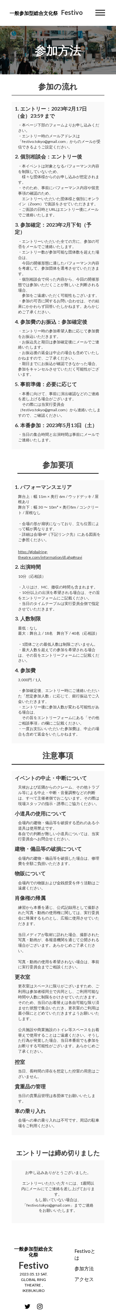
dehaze (100, 13)
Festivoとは (84, 1254)
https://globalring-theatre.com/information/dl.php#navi (50, 554)
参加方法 (84, 1268)
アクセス (84, 1279)
